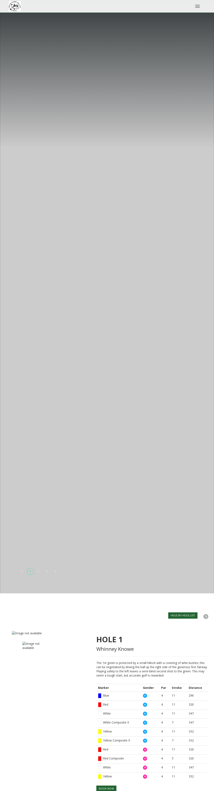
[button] (30, 571)
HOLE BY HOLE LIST (183, 615)
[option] (51, 633)
